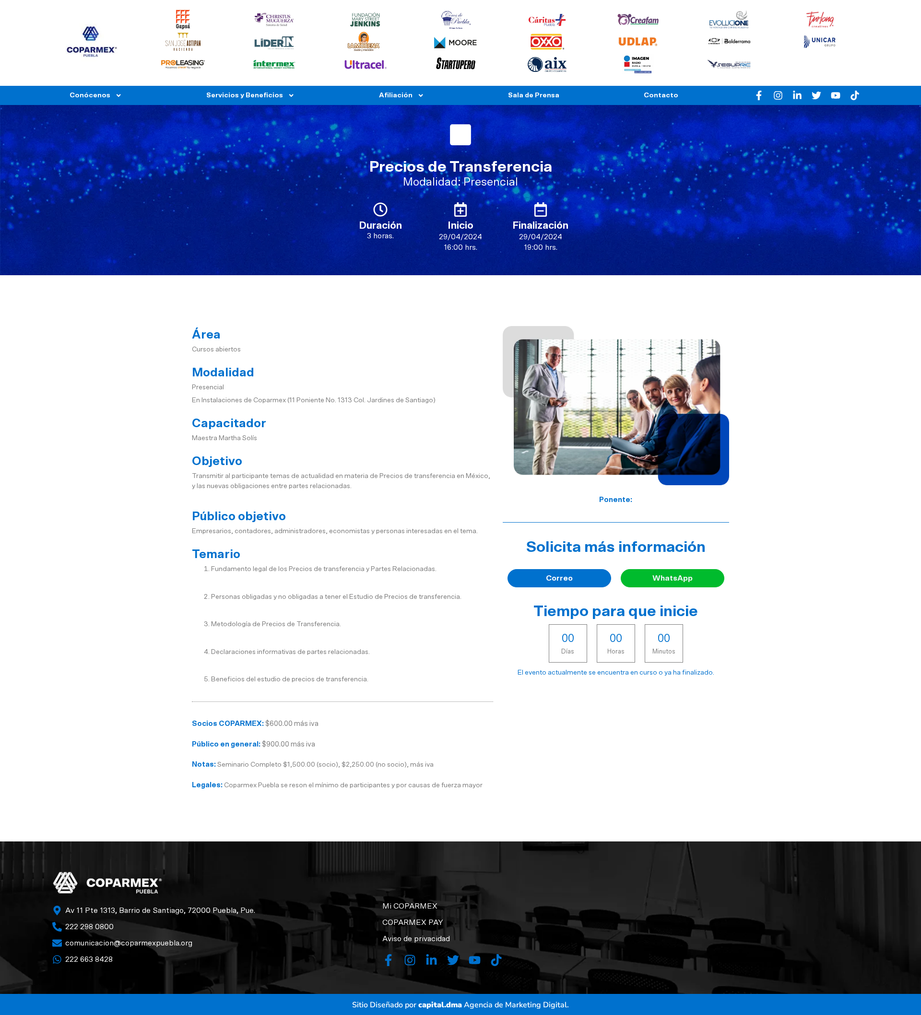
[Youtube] (835, 95)
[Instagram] (778, 95)
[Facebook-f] (759, 95)
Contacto (661, 95)
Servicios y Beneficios (244, 95)
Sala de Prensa (533, 95)
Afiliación (396, 95)
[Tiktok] (855, 95)
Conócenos (90, 95)
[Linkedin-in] (797, 95)
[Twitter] (816, 95)
